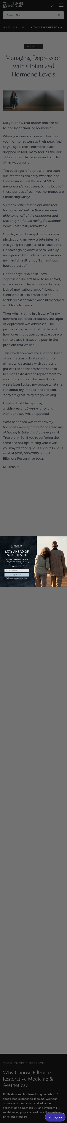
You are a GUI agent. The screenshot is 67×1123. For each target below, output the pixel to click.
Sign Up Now (17, 575)
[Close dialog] (64, 539)
